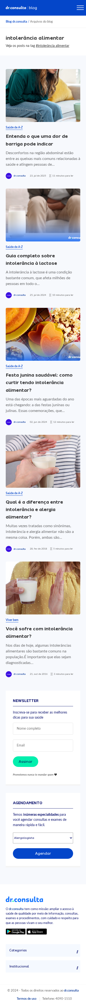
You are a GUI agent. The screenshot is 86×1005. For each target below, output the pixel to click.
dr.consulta (20, 176)
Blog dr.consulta (16, 21)
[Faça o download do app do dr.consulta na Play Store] (16, 932)
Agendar (43, 853)
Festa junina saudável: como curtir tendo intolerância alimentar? (39, 382)
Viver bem (12, 620)
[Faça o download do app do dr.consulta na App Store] (37, 932)
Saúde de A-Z (14, 127)
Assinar (25, 761)
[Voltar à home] (24, 899)
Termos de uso (26, 998)
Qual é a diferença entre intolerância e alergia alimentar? (34, 509)
